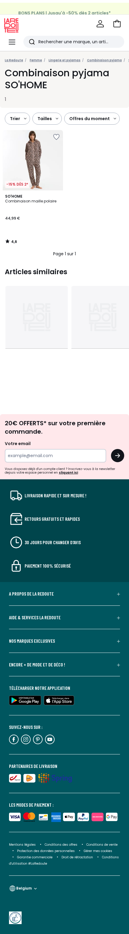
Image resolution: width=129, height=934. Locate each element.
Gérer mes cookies (98, 851)
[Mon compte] (100, 24)
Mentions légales (22, 844)
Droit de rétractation (78, 857)
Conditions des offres (61, 844)
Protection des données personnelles (46, 851)
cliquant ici (68, 472)
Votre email (18, 444)
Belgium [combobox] (24, 888)
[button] (117, 24)
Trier (15, 119)
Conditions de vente (102, 844)
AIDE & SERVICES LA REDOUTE (35, 617)
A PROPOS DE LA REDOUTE (31, 593)
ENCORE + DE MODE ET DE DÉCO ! (37, 664)
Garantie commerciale (35, 857)
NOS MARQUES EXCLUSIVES (32, 641)
